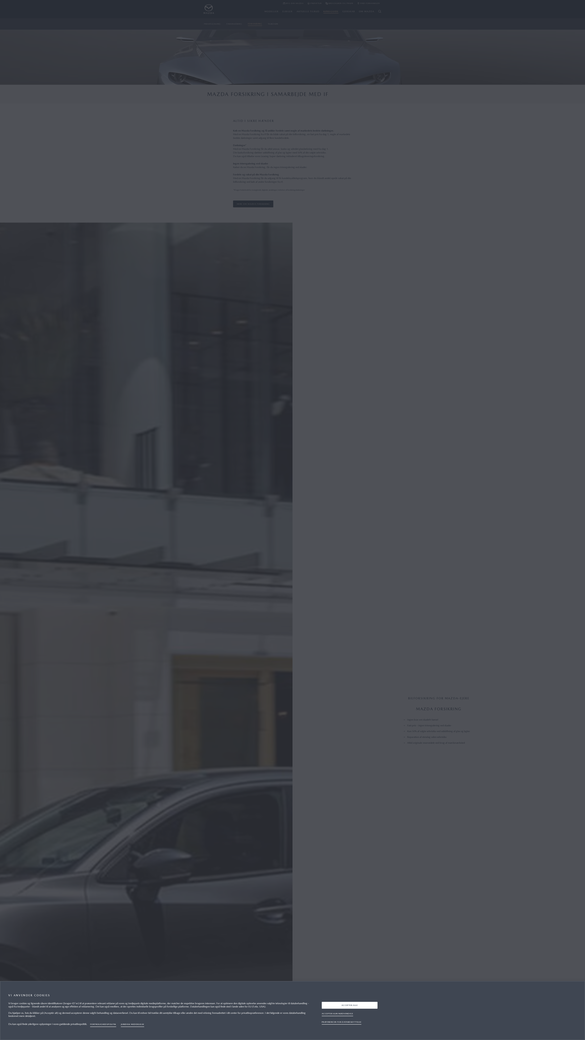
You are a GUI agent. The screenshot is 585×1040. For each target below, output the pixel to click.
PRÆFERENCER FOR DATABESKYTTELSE (341, 1022)
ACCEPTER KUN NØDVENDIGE (337, 1013)
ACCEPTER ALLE (350, 1005)
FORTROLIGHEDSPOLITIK (103, 1024)
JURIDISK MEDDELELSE (132, 1024)
